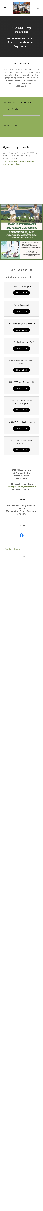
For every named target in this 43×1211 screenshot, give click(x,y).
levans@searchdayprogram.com (21, 486)
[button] (3, 8)
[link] (21, 8)
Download (21, 293)
